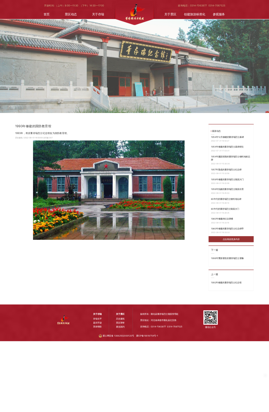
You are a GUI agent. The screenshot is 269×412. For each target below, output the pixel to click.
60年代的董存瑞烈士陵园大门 (225, 208)
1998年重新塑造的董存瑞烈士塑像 (227, 258)
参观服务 (219, 14)
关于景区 (170, 14)
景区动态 (71, 14)
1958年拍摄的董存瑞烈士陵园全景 (227, 189)
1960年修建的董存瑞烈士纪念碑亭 (227, 228)
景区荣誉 (120, 322)
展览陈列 (120, 327)
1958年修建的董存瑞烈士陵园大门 (227, 179)
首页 (47, 14)
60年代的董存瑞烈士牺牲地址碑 (226, 199)
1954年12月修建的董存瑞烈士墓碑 (227, 137)
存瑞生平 (97, 318)
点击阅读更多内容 (231, 239)
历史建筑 (19, 138)
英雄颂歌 (97, 326)
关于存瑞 (98, 14)
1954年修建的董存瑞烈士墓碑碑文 (227, 146)
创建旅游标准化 (194, 14)
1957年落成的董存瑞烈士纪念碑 (226, 169)
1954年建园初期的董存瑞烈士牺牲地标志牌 (230, 158)
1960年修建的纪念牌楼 (222, 218)
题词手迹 (97, 322)
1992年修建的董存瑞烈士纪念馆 (226, 282)
